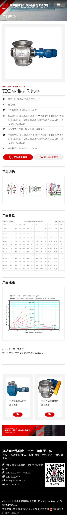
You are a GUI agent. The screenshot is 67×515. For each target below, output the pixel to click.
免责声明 (44, 509)
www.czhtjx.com (13, 484)
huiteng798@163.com (15, 481)
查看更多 (13, 404)
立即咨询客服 (20, 157)
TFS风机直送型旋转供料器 (28, 353)
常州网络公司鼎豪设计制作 (26, 509)
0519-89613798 (51, 157)
